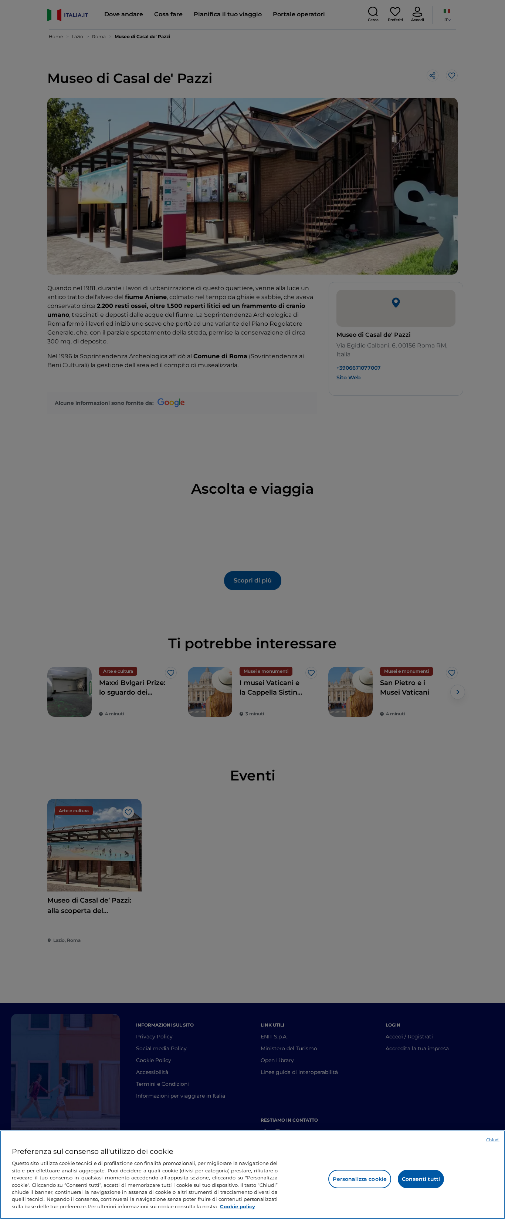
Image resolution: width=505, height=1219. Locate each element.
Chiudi (492, 1139)
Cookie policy (237, 1206)
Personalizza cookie (360, 1179)
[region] (252, 1174)
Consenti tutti (421, 1179)
